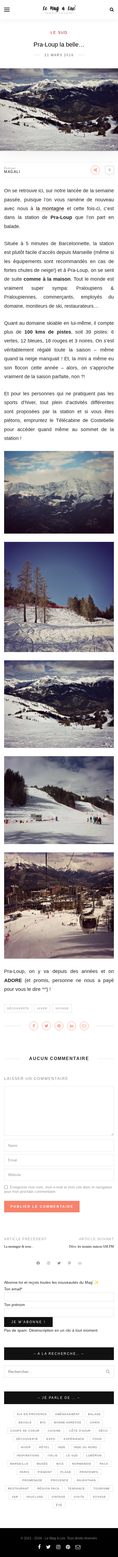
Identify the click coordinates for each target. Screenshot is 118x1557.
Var (15, 1496)
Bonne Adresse (68, 1422)
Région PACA (48, 1488)
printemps (89, 1472)
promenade (32, 1480)
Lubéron (94, 1455)
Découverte (18, 1008)
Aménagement (67, 1414)
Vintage (59, 1496)
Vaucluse (34, 1496)
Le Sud (59, 32)
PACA (104, 1463)
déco (103, 1430)
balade (94, 1414)
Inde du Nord (85, 1447)
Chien (95, 1422)
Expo (50, 1438)
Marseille (19, 1463)
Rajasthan (86, 1480)
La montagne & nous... (19, 1246)
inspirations (28, 1455)
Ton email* (13, 1289)
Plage (65, 1472)
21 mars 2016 (59, 55)
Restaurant (18, 1488)
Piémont (45, 1472)
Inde (62, 1447)
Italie (53, 1455)
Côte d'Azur (80, 1430)
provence (60, 1480)
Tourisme (101, 1488)
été (59, 1505)
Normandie (81, 1463)
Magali (12, 172)
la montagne (50, 208)
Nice (60, 1463)
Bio (43, 1422)
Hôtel (44, 1447)
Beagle (25, 1422)
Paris (24, 1472)
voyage (62, 1008)
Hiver (42, 1008)
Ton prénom (14, 1304)
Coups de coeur (25, 1430)
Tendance (76, 1488)
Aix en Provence (32, 1414)
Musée (42, 1463)
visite (79, 1496)
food (97, 1438)
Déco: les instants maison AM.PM (91, 1246)
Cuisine (54, 1430)
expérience (74, 1438)
